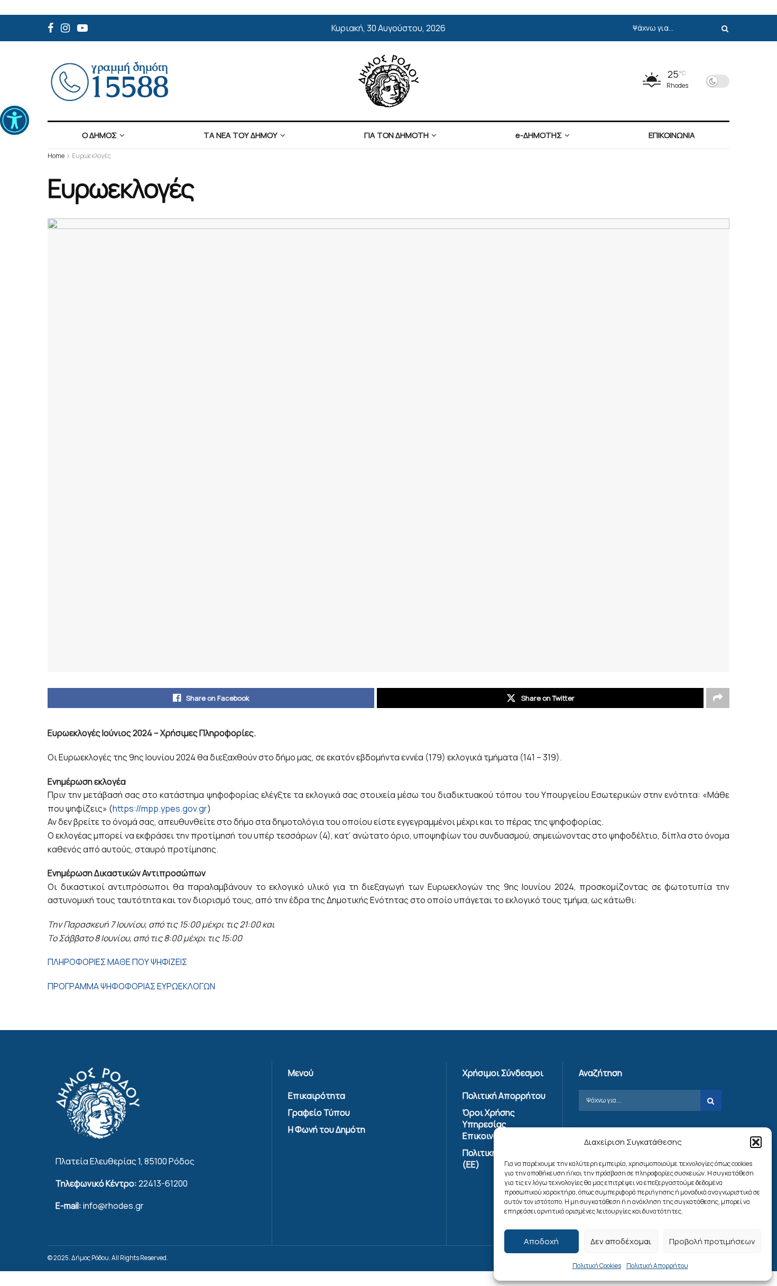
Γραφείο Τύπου (319, 1112)
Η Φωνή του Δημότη (326, 1129)
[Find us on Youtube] (82, 28)
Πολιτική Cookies (596, 1265)
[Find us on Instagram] (65, 28)
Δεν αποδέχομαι (620, 1241)
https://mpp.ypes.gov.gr (160, 808)
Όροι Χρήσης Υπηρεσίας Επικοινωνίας (489, 1124)
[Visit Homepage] (388, 80)
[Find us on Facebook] (50, 28)
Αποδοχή (541, 1241)
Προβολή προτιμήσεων (712, 1241)
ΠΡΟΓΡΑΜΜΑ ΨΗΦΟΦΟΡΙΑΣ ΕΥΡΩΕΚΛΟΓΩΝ (131, 986)
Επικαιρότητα (316, 1095)
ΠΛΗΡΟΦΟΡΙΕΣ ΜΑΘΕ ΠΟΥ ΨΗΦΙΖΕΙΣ (117, 962)
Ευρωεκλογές (91, 155)
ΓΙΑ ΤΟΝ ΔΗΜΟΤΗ (396, 135)
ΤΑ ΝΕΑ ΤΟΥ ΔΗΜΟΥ (241, 135)
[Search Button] (723, 28)
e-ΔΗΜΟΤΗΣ (538, 135)
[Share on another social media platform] (717, 698)
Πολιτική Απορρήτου (657, 1265)
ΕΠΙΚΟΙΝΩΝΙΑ (672, 135)
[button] (14, 120)
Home (56, 155)
